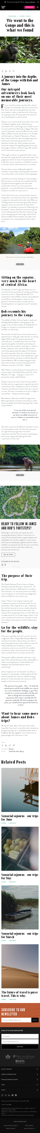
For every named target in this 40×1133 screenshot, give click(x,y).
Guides (3, 823)
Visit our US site (30, 2)
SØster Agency (10, 1128)
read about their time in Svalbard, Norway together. (19, 731)
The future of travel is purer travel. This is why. (19, 994)
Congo (28, 16)
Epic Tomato (29, 1125)
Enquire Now (29, 7)
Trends (3, 999)
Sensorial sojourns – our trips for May (19, 876)
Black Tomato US (29, 1128)
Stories (22, 16)
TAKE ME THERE (8, 555)
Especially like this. (23, 294)
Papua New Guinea (22, 638)
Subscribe (20, 1047)
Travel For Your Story (16, 751)
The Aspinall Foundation (10, 322)
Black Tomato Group (11, 1125)
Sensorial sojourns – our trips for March (19, 935)
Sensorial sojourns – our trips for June (19, 817)
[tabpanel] (20, 50)
